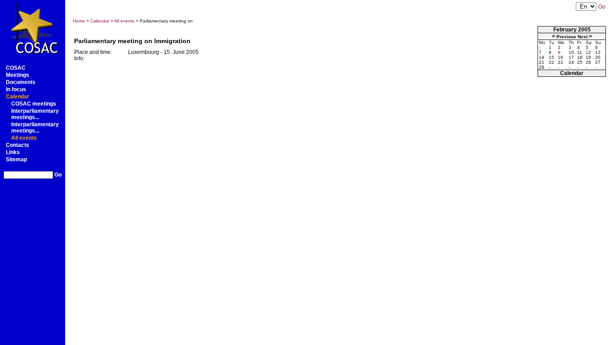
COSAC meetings (33, 104)
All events (24, 138)
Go (58, 175)
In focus (16, 89)
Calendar (17, 96)
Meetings (17, 75)
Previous (566, 36)
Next (582, 36)
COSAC (16, 68)
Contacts (17, 145)
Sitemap (16, 159)
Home (79, 20)
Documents (21, 82)
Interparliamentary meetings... (35, 114)
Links (13, 152)
